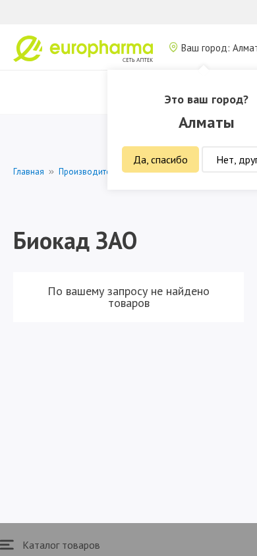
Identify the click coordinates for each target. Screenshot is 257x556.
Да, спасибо (160, 159)
